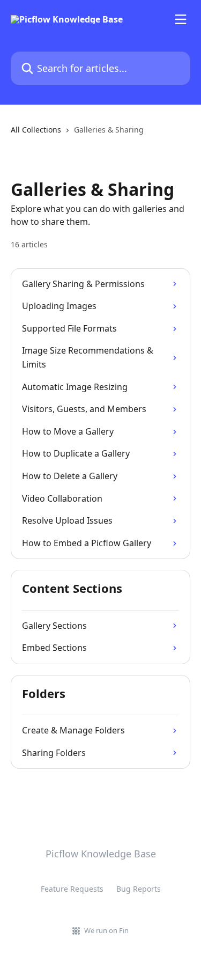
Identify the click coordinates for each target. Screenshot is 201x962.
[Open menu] (180, 19)
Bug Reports (138, 889)
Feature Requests (72, 889)
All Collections (36, 129)
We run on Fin (106, 930)
